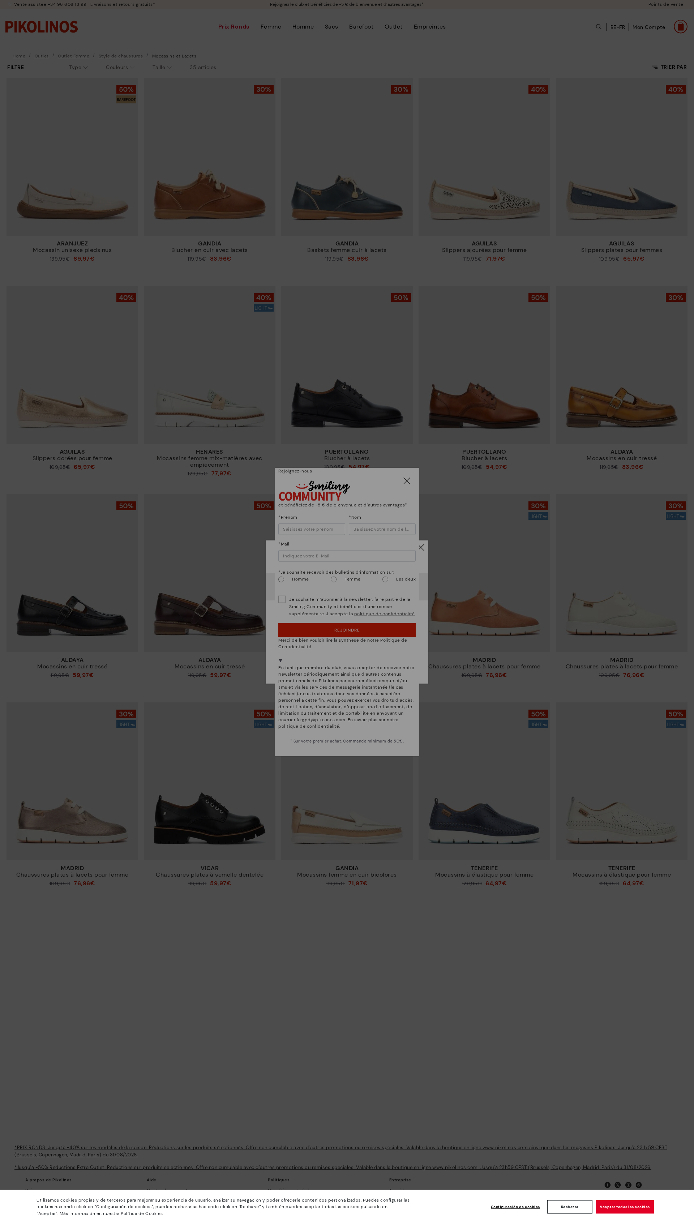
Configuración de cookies (515, 1206)
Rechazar (570, 1206)
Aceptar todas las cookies (625, 1206)
